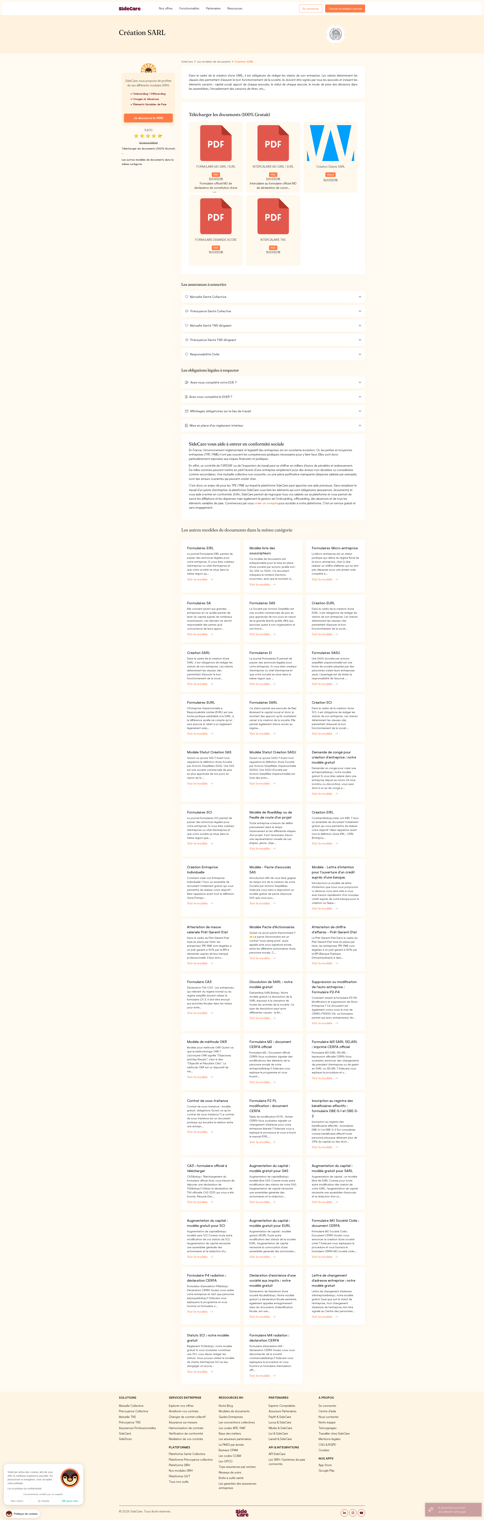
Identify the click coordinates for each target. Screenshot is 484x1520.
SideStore (125, 1439)
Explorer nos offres (181, 1406)
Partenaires (213, 8)
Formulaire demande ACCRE (216, 240)
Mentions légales (330, 1439)
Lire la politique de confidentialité (25, 1488)
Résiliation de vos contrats (186, 1439)
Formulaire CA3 (199, 982)
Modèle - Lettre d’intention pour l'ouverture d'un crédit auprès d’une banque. (333, 872)
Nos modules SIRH (181, 1470)
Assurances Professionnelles (137, 1428)
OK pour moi (70, 1500)
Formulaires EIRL (200, 548)
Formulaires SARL (263, 702)
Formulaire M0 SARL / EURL (215, 166)
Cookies (324, 1450)
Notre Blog (226, 1406)
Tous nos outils (178, 1482)
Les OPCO (226, 1461)
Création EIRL (323, 812)
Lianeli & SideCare (280, 1439)
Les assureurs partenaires (235, 1439)
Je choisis (43, 1500)
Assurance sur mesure (183, 1422)
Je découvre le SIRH (148, 118)
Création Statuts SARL (330, 166)
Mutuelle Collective (131, 1406)
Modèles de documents (234, 1411)
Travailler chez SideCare (334, 1433)
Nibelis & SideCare (280, 1428)
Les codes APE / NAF (232, 1428)
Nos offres (166, 8)
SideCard (125, 1433)
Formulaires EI (260, 653)
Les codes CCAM (230, 1456)
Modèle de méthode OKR (207, 1042)
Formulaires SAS (262, 603)
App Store (325, 1465)
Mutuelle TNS (127, 1417)
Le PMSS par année (231, 1444)
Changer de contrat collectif (187, 1417)
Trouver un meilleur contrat (345, 8)
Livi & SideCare (278, 1433)
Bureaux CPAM (228, 1450)
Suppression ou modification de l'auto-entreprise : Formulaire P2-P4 (334, 987)
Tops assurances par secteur (237, 1467)
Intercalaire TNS (273, 240)
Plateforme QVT (179, 1476)
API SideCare (277, 1454)
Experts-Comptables (282, 1406)
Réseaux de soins (230, 1472)
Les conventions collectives (237, 1422)
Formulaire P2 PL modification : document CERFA (268, 1106)
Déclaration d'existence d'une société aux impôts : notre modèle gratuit (272, 1280)
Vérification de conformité (186, 1433)
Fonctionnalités (189, 8)
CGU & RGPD (327, 1444)
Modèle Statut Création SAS (209, 752)
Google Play (326, 1470)
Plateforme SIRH (179, 1465)
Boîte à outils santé (231, 1478)
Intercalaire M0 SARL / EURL (273, 166)
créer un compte (266, 503)
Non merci (17, 1500)
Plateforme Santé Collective (187, 1454)
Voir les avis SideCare (148, 142)
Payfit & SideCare (280, 1417)
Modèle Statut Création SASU (272, 752)
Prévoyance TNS (130, 1422)
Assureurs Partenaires (282, 1411)
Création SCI (322, 702)
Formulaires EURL (201, 702)
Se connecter (310, 8)
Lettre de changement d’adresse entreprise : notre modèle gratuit (333, 1280)
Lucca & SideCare (280, 1422)
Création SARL (198, 653)
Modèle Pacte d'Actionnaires (272, 927)
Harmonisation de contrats (186, 1428)
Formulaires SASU (326, 653)
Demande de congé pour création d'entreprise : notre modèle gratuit (334, 757)
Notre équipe (327, 1422)
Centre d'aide (327, 1411)
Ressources (234, 8)
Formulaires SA (199, 603)
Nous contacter (329, 1417)
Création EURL (323, 603)
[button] (273, 297)
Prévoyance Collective (133, 1411)
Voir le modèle (197, 579)
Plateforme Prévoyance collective (191, 1459)
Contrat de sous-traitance (207, 1101)
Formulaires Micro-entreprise (335, 548)
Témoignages (328, 1428)
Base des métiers (230, 1433)
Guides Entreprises (231, 1417)
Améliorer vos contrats (184, 1411)
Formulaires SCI (199, 812)
